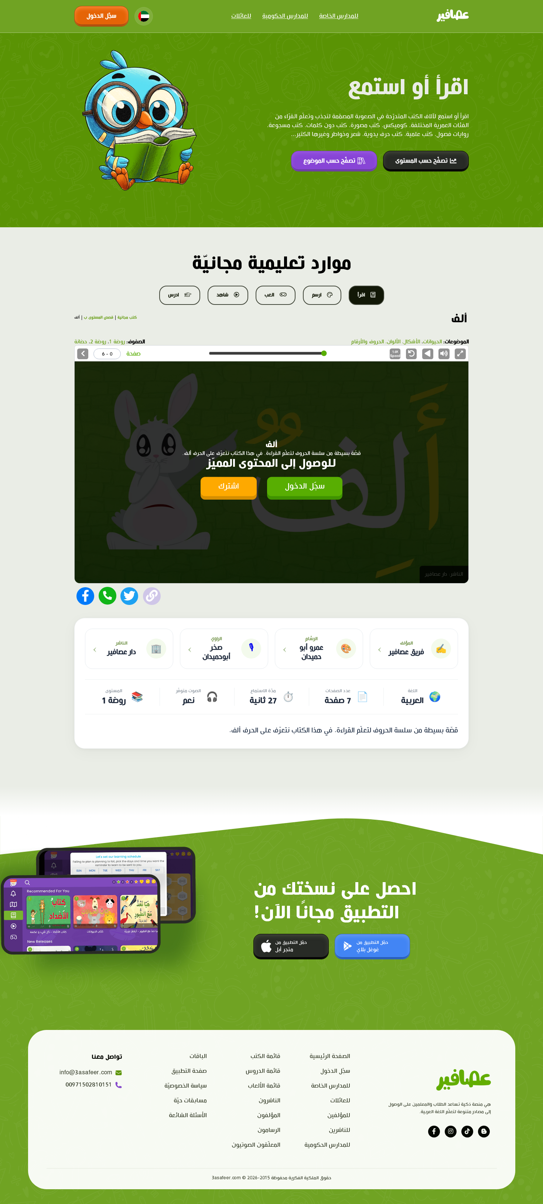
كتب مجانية (127, 317)
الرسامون (268, 1130)
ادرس (173, 295)
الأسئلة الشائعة (188, 1115)
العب (269, 295)
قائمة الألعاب (264, 1085)
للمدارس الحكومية (285, 16)
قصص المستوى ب (98, 317)
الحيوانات (432, 342)
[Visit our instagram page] (450, 1131)
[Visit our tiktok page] (467, 1131)
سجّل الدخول (101, 16)
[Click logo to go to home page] (453, 16)
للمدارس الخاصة (338, 16)
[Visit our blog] (483, 1131)
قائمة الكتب (265, 1056)
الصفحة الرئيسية (330, 1056)
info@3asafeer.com (85, 1072)
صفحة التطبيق (189, 1071)
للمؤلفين (338, 1115)
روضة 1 (117, 342)
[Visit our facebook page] (434, 1131)
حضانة (80, 342)
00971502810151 (88, 1084)
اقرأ (361, 295)
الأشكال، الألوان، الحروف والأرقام (385, 342)
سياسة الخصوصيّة (185, 1085)
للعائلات (241, 16)
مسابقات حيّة (190, 1100)
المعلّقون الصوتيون (256, 1145)
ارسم (316, 295)
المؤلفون (268, 1115)
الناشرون (269, 1100)
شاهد (222, 295)
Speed (395, 354)
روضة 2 (98, 342)
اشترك (228, 486)
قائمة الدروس (263, 1071)
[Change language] (143, 16)
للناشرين (339, 1130)
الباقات (198, 1056)
